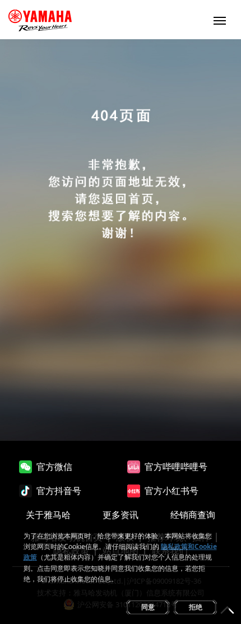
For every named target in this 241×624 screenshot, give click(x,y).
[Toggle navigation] (220, 19)
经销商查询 (192, 515)
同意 (148, 607)
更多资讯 (120, 515)
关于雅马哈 (48, 515)
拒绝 (195, 607)
